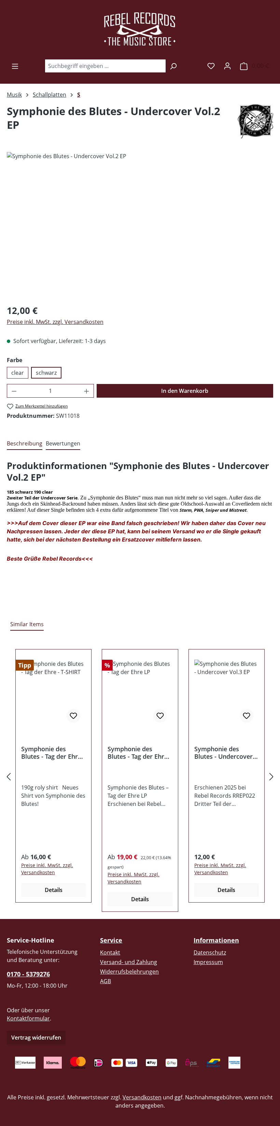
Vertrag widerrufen (36, 1037)
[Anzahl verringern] (14, 391)
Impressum (208, 962)
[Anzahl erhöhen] (87, 391)
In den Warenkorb (184, 391)
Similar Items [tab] (27, 624)
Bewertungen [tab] (63, 443)
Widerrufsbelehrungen (129, 971)
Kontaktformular (28, 1018)
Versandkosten (142, 1097)
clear (17, 372)
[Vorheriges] (8, 776)
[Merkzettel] (211, 65)
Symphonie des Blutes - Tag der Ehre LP (138, 752)
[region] (140, 225)
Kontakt (110, 952)
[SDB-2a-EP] (140, 225)
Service (111, 940)
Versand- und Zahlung (128, 962)
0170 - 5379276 (28, 974)
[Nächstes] (271, 776)
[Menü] (15, 66)
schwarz (46, 372)
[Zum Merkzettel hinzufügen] (73, 716)
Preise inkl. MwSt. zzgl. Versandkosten (55, 322)
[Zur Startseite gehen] (140, 29)
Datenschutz (210, 952)
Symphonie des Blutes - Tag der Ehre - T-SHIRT (53, 752)
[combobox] (105, 66)
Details (53, 890)
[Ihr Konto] (227, 65)
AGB (105, 981)
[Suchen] (173, 66)
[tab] (24, 444)
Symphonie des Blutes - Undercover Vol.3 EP (223, 752)
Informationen (216, 940)
